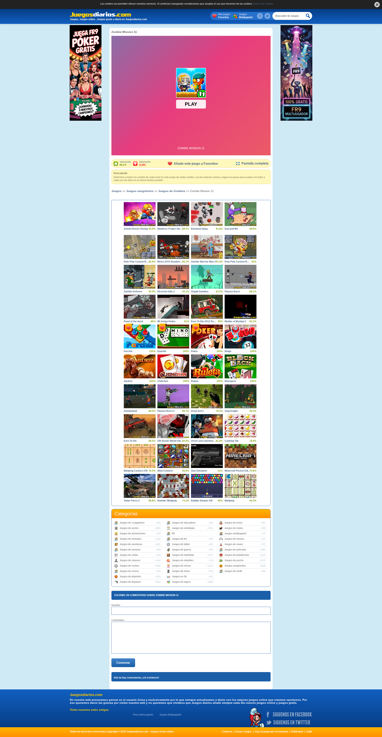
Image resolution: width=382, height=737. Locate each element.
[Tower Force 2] (140, 486)
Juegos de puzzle (234, 560)
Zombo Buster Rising (136, 228)
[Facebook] (260, 16)
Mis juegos (224, 16)
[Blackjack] (240, 366)
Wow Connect (165, 470)
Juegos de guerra (181, 549)
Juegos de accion (129, 528)
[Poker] (207, 336)
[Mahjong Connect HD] (140, 456)
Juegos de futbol (181, 544)
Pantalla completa (255, 163)
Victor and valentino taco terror (204, 440)
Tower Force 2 (132, 500)
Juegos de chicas (181, 565)
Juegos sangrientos (140, 191)
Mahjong (229, 500)
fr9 (173, 533)
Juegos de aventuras (131, 544)
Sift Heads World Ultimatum (170, 440)
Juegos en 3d (179, 576)
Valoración (125, 163)
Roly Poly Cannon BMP (237, 261)
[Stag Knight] (240, 396)
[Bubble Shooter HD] (207, 486)
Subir (309, 731)
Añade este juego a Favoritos (196, 163)
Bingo (228, 351)
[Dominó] (173, 336)
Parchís (128, 351)
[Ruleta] (207, 366)
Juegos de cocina (129, 571)
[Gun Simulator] (207, 456)
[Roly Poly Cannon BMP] (240, 247)
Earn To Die (130, 440)
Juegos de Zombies (171, 191)
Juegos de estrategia (183, 528)
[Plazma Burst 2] (173, 396)
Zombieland (130, 411)
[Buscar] (308, 16)
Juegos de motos (233, 528)
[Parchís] (140, 336)
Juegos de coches (129, 565)
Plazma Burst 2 (166, 411)
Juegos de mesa (181, 571)
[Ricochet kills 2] (173, 277)
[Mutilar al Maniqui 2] (240, 307)
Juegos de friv (179, 538)
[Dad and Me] (240, 214)
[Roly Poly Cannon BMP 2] (140, 247)
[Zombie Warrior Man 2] (207, 247)
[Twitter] (267, 16)
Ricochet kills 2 (166, 291)
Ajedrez (128, 381)
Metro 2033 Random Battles (170, 261)
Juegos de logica (181, 581)
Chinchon (162, 381)
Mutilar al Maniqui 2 (235, 321)
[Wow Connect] (173, 456)
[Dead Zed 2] (207, 396)
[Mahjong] (240, 486)
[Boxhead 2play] (207, 214)
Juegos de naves (233, 544)
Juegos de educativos (184, 522)
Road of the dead (133, 321)
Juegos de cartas (129, 555)
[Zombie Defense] (140, 277)
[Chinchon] (173, 366)
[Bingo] (240, 336)
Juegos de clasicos (130, 560)
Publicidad (297, 731)
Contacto (227, 731)
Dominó (161, 351)
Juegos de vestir (233, 571)
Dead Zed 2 (197, 411)
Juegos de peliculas (235, 549)
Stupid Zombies (200, 291)
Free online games (143, 714)
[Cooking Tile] (240, 426)
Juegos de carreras (130, 549)
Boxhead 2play (199, 228)
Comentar (123, 662)
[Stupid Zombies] (207, 277)
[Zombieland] (140, 396)
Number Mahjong (167, 500)
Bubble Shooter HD (202, 500)
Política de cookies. (263, 3)
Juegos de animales (130, 538)
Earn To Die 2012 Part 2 (204, 321)
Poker (194, 351)
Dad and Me (231, 228)
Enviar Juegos (243, 731)
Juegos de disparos (130, 581)
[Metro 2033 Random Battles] (173, 247)
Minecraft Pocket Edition (237, 470)
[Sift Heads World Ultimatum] (173, 426)
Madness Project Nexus (170, 228)
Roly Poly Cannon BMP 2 (137, 261)
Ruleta (194, 381)
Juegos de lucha (233, 522)
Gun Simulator (199, 470)
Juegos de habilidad (183, 555)
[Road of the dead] (140, 307)
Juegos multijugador (235, 533)
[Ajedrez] (140, 366)
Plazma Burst (232, 291)
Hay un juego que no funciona (271, 731)
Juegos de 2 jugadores (132, 522)
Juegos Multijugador (170, 714)
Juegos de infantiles (183, 560)
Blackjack (230, 381)
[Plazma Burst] (240, 277)
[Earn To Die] (140, 426)
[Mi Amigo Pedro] (173, 307)
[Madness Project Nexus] (173, 214)
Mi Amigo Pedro (166, 321)
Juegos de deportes (130, 576)
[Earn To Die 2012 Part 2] (207, 307)
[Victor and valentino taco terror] (207, 426)
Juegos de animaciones (132, 533)
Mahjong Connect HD (136, 470)
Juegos (246, 16)
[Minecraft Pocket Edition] (240, 456)
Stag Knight (231, 411)
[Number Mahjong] (173, 486)
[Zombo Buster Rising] (140, 214)
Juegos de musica (234, 538)
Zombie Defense (133, 291)
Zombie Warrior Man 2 (203, 261)
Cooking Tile (232, 440)
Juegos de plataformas (236, 555)
